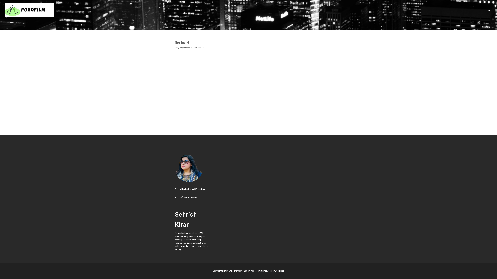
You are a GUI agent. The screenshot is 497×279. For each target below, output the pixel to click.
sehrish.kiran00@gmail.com (194, 189)
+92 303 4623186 (191, 197)
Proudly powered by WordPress (271, 271)
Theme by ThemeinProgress (245, 271)
